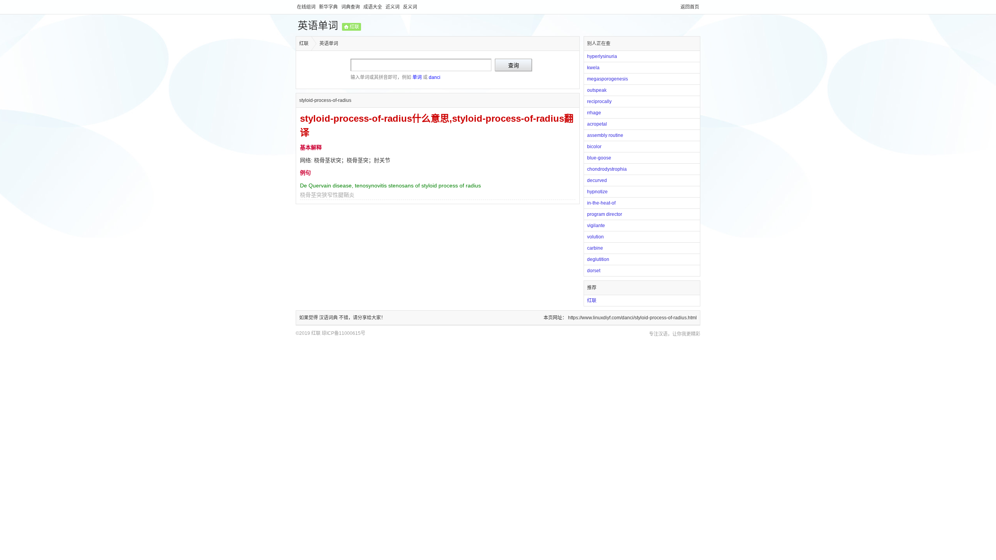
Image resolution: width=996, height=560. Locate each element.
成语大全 (373, 7)
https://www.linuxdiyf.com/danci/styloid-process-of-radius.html (632, 317)
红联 (354, 27)
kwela (593, 67)
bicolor (594, 146)
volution (595, 237)
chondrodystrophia (607, 169)
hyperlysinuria (602, 56)
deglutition (598, 259)
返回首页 (689, 7)
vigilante (596, 225)
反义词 (410, 7)
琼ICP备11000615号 (343, 333)
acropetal (597, 124)
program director (604, 214)
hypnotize (597, 191)
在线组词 (307, 7)
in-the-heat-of (601, 203)
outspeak (597, 90)
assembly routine (605, 135)
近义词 (393, 7)
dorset (593, 270)
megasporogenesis (607, 79)
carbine (595, 248)
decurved (597, 180)
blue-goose (599, 158)
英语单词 (318, 26)
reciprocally (599, 101)
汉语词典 (329, 317)
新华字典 (329, 7)
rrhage (594, 113)
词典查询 (351, 7)
